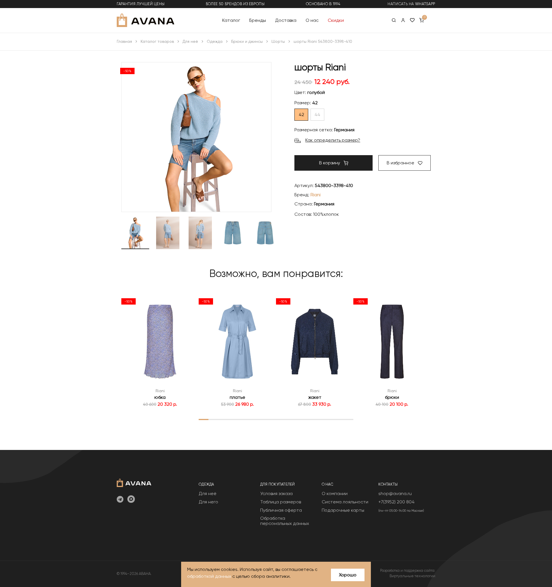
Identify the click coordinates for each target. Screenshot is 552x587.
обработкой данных (209, 576)
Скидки (336, 20)
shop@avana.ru (395, 493)
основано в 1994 (323, 4)
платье (237, 397)
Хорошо (347, 575)
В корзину (330, 162)
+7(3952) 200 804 (396, 502)
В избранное (401, 162)
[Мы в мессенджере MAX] (131, 500)
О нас (312, 20)
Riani (315, 194)
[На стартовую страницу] (134, 482)
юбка (160, 397)
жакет (314, 397)
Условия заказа (276, 493)
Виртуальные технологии (412, 576)
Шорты (278, 41)
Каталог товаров (157, 41)
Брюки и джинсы (247, 41)
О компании (335, 493)
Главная (124, 41)
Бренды (257, 20)
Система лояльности (345, 502)
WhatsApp (425, 4)
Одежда (215, 41)
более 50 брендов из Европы (235, 4)
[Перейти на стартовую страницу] (145, 20)
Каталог (231, 20)
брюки (392, 397)
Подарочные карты (343, 510)
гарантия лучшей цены (141, 4)
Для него (208, 502)
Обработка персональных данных (284, 520)
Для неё (190, 41)
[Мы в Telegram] (120, 500)
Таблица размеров (280, 502)
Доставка (285, 20)
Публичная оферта (281, 510)
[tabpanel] (160, 351)
